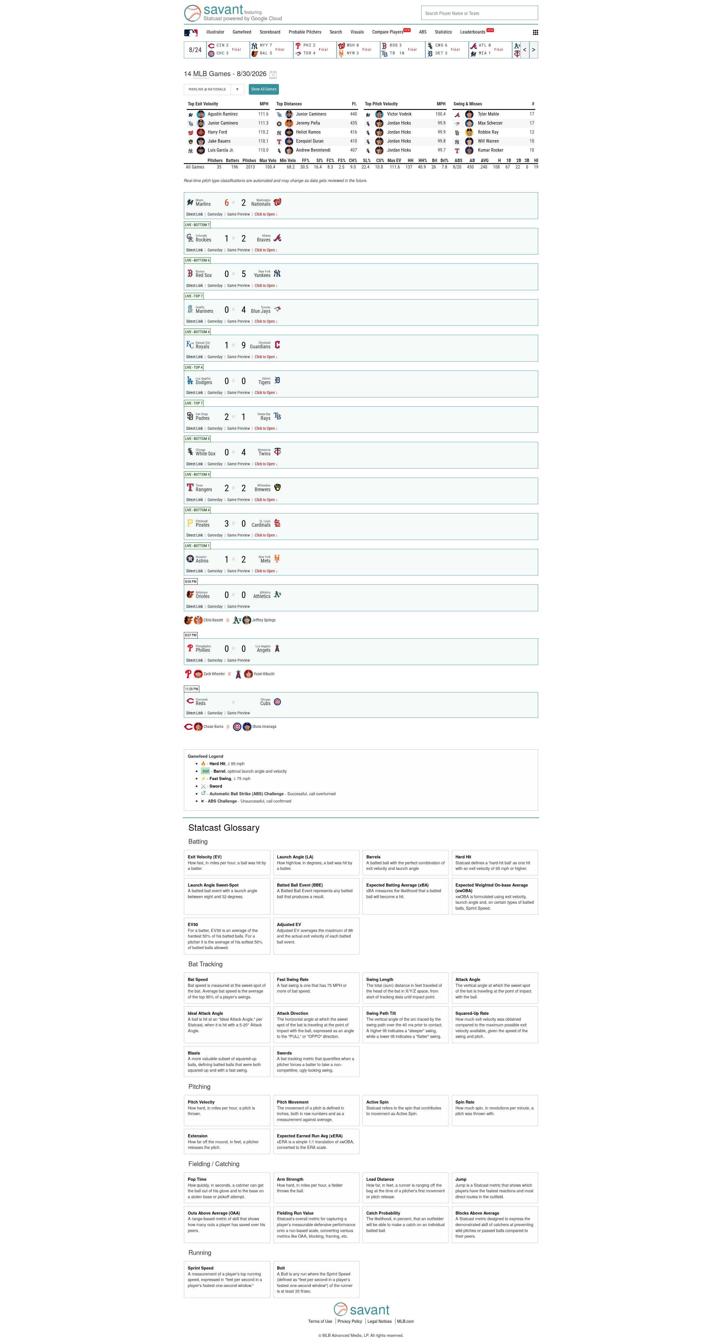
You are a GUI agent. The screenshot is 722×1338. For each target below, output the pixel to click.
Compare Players (387, 32)
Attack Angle (467, 979)
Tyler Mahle (488, 114)
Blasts (194, 1053)
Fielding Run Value (295, 1213)
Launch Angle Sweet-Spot (213, 885)
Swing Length (379, 979)
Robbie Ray (488, 132)
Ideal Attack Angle (205, 1013)
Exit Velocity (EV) (205, 856)
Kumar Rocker (490, 150)
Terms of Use (320, 1321)
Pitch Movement (293, 1102)
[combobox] (479, 13)
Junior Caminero (223, 123)
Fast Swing (220, 778)
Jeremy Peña (308, 123)
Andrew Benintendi (313, 150)
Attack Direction (292, 1013)
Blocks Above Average (477, 1213)
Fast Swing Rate (293, 979)
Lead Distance (380, 1179)
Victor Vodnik (399, 114)
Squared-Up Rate (472, 1013)
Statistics (443, 32)
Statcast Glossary (224, 826)
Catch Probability (383, 1213)
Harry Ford (217, 132)
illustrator (215, 32)
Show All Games (263, 89)
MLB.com (405, 1321)
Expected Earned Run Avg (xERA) (310, 1135)
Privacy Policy (350, 1321)
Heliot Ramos (308, 132)
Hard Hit (217, 763)
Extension (198, 1135)
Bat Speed (198, 979)
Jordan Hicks (399, 123)
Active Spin (377, 1102)
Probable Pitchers (305, 32)
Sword (216, 786)
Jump (460, 1179)
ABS (422, 32)
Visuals (357, 32)
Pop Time (197, 1179)
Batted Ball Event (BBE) (300, 885)
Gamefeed (242, 32)
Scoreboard (270, 32)
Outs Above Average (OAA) (214, 1213)
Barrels (373, 856)
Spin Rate (464, 1102)
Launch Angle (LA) (295, 856)
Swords (284, 1053)
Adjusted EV (289, 924)
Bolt (281, 1268)
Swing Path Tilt (381, 1013)
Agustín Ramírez (223, 114)
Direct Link (195, 214)
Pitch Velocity (201, 1102)
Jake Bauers (219, 141)
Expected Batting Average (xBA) (397, 885)
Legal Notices (380, 1321)
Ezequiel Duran (309, 141)
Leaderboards (476, 32)
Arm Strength (290, 1179)
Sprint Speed (200, 1268)
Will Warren (488, 141)
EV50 (193, 924)
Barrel (219, 771)
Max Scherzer (490, 123)
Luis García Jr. (221, 150)
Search (336, 32)
